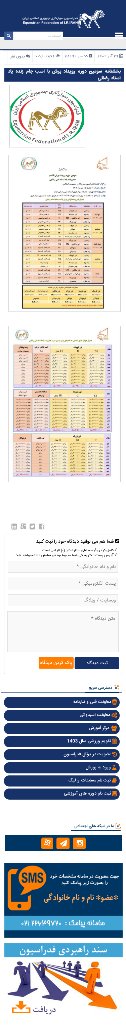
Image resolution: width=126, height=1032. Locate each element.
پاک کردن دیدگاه (56, 663)
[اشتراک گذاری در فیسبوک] (41, 528)
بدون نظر (17, 56)
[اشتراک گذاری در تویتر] (32, 528)
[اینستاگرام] (79, 843)
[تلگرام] (63, 843)
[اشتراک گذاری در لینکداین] (14, 528)
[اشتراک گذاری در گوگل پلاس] (23, 528)
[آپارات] (47, 843)
